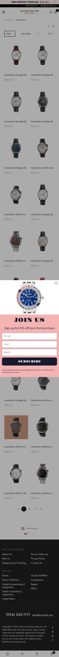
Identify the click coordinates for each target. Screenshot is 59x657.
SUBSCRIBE (29, 361)
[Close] (56, 283)
